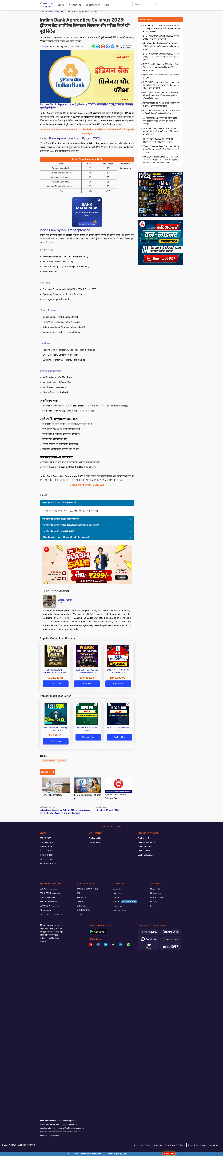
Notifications (75, 4)
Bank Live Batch (145, 846)
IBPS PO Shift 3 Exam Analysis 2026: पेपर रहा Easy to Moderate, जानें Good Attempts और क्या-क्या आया (161, 28)
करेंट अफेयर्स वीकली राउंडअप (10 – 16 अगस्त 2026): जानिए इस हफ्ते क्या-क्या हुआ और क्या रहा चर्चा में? (161, 46)
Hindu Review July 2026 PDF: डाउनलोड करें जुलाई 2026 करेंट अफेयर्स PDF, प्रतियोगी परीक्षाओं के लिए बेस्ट (160, 96)
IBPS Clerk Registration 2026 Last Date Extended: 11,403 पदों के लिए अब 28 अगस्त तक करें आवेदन (161, 67)
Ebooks (153, 902)
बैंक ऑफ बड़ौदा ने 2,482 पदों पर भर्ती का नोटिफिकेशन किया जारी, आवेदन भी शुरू (158, 140)
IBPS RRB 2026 (46, 855)
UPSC (79, 914)
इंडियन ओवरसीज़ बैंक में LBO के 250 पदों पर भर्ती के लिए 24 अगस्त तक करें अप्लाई (161, 104)
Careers (124, 901)
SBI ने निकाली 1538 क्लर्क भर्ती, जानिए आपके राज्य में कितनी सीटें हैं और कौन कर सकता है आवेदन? (160, 121)
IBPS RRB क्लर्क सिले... (52, 795)
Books (153, 906)
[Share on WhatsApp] (93, 46)
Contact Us (118, 893)
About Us (117, 889)
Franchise (117, 906)
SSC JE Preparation (48, 902)
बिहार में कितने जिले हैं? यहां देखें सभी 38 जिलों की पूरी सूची (161, 76)
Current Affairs (93, 4)
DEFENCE (81, 906)
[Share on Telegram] (98, 46)
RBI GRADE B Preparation (51, 914)
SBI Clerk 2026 (46, 842)
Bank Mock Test (145, 838)
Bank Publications (145, 855)
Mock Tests (155, 889)
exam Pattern (49, 761)
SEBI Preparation (47, 897)
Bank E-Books (144, 851)
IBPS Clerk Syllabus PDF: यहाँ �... (87, 797)
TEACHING (81, 902)
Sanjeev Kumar (49, 46)
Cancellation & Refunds (175, 1145)
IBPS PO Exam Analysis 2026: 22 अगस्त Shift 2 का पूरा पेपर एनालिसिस (161, 37)
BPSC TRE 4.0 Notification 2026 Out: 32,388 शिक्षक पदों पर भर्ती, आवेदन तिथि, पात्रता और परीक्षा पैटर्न (161, 131)
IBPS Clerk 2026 (47, 851)
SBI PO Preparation (48, 889)
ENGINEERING (83, 910)
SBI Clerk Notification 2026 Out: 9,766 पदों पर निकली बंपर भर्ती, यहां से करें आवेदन (161, 112)
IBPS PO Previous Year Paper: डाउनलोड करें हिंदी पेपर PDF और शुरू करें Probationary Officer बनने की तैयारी (161, 85)
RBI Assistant (45, 910)
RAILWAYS (81, 897)
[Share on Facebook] (108, 46)
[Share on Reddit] (103, 46)
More (106, 4)
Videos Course (156, 897)
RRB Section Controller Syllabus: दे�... (115, 796)
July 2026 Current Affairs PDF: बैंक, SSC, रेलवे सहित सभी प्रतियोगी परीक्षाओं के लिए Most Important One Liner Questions (161, 160)
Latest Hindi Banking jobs (51, 12)
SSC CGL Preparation (49, 906)
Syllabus (61, 761)
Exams (61, 4)
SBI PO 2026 (45, 838)
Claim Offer (169, 1154)
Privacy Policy (214, 1145)
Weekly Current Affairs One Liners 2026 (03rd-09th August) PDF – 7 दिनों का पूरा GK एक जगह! (161, 149)
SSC (78, 893)
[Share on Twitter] (112, 46)
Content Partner (120, 910)
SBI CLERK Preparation (50, 893)
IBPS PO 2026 (46, 846)
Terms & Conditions (196, 1145)
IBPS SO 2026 (46, 859)
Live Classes (155, 893)
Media (116, 897)
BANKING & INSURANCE (87, 889)
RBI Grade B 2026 (48, 863)
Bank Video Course (146, 842)
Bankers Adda (95, 838)
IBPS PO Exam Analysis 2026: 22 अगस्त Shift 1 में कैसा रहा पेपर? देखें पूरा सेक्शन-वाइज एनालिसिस (161, 57)
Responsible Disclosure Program (148, 1145)
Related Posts (47, 772)
